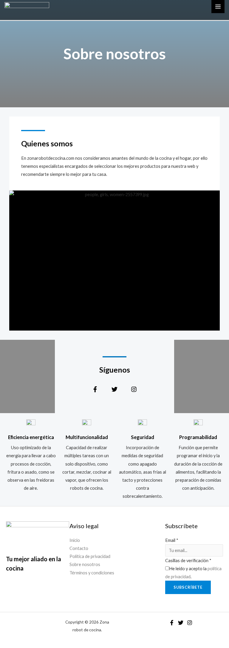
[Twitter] (180, 622)
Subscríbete (188, 587)
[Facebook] (171, 622)
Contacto (78, 548)
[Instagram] (189, 622)
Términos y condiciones (91, 572)
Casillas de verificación (188, 560)
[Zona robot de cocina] (26, 6)
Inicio (74, 540)
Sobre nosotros (84, 564)
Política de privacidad (89, 556)
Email (171, 540)
